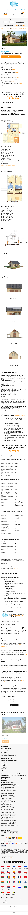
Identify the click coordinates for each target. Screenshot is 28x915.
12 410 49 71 (4, 765)
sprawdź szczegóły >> (20, 415)
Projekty (8, 28)
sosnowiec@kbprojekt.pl (11, 814)
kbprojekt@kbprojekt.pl (17, 615)
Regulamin (13, 899)
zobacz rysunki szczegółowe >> (8, 165)
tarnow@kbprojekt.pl (8, 817)
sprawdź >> (20, 64)
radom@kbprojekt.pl (8, 809)
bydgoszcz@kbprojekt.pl (11, 784)
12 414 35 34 (4, 764)
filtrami (5, 21)
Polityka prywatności (5, 899)
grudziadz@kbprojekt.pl (11, 790)
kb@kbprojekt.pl (14, 98)
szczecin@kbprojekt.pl (10, 815)
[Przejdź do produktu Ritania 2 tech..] (14, 725)
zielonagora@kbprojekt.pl (12, 825)
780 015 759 (3, 770)
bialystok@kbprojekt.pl (10, 782)
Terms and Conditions (20, 899)
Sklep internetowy (12, 906)
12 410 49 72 (4, 767)
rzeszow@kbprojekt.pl (10, 811)
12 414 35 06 (4, 762)
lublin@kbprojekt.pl (8, 798)
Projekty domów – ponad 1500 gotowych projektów (19, 28)
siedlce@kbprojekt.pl (9, 812)
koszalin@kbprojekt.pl (10, 796)
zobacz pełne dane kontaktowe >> (8, 755)
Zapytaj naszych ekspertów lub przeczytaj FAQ (11, 621)
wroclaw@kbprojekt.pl (10, 823)
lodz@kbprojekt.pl (7, 800)
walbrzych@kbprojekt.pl (11, 820)
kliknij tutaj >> (15, 568)
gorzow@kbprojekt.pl (11, 789)
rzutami (11, 21)
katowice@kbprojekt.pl (10, 793)
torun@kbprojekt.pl (8, 818)
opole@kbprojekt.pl (8, 804)
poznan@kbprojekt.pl (9, 807)
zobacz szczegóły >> (5, 667)
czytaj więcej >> (21, 410)
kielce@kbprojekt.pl (8, 795)
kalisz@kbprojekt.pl (8, 792)
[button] (14, 85)
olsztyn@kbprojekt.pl (9, 803)
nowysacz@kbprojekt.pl (11, 801)
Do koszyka (5, 741)
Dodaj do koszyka (11, 56)
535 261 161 (3, 768)
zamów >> (14, 67)
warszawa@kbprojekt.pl (11, 822)
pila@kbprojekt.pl (7, 806)
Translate (11, 857)
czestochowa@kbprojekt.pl (13, 785)
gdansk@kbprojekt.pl (9, 787)
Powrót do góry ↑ (4, 902)
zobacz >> (14, 69)
